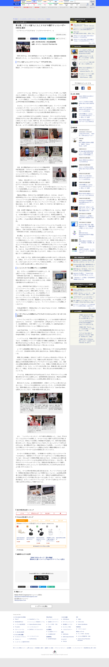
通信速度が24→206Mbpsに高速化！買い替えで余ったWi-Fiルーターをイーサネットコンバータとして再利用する (84, 262)
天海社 (79, 619)
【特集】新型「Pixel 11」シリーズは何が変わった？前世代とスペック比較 (86, 328)
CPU (76, 7)
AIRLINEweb (66, 619)
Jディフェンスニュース (68, 621)
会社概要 (69, 647)
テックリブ (63, 639)
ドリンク (47, 520)
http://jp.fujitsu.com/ (20, 600)
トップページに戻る (41, 606)
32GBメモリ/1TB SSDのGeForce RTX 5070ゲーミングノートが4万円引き (86, 109)
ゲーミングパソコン (52, 7)
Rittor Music (49, 617)
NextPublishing (32, 638)
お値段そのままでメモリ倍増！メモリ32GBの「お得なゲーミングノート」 (86, 57)
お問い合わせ (30, 647)
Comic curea (81, 621)
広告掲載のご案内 (39, 647)
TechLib (65, 641)
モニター (44, 7)
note (52, 38)
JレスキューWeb (67, 627)
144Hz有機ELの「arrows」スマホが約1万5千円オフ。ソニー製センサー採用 (87, 115)
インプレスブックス (34, 636)
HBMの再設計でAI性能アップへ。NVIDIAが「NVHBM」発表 (87, 242)
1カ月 (92, 21)
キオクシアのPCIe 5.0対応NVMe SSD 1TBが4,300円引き (86, 103)
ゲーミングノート (64, 7)
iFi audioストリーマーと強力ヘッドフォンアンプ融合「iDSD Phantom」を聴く (86, 75)
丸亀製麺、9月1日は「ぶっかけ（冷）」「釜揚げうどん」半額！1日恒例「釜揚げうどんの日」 (84, 295)
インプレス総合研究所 (20, 624)
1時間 (73, 21)
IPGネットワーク (80, 631)
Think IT (17, 619)
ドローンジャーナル (19, 629)
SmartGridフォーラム (34, 619)
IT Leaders (17, 627)
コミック (60, 520)
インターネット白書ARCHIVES (22, 641)
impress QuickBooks (82, 624)
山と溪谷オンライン (52, 631)
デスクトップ (34, 513)
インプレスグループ (77, 647)
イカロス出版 (64, 617)
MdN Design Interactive (68, 636)
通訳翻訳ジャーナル (67, 624)
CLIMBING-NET (51, 634)
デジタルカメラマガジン (20, 636)
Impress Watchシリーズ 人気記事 (83, 284)
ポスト (22, 38)
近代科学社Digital (52, 638)
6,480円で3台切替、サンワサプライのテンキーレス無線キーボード (87, 251)
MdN (62, 632)
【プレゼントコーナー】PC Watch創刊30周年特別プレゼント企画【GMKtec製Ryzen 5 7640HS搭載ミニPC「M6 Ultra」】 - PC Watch (84, 30)
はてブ (43, 38)
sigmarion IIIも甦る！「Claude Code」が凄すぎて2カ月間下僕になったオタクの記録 (83, 275)
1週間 (86, 21)
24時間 (79, 21)
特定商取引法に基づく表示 (90, 647)
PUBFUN (78, 627)
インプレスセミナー (34, 627)
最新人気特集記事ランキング (82, 257)
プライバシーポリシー (60, 647)
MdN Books (65, 634)
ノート (22, 513)
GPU (71, 7)
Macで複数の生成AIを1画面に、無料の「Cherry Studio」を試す (86, 144)
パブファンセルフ (82, 629)
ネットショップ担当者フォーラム (37, 621)
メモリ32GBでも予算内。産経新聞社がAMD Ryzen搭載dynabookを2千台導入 (86, 51)
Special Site (77, 46)
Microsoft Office (83, 7)
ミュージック (34, 520)
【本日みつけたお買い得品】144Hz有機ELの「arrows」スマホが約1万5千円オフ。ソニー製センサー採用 (84, 41)
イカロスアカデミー (67, 629)
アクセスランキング (79, 19)
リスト (27, 38)
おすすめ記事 (77, 311)
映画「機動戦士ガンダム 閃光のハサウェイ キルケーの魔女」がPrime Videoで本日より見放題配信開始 (84, 302)
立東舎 (49, 627)
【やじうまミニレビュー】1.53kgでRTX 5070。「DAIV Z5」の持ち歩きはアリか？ (84, 26)
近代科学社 (49, 636)
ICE (77, 617)
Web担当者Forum (19, 621)
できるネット (18, 639)
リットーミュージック (53, 619)
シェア (35, 38)
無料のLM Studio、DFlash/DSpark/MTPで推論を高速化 (86, 234)
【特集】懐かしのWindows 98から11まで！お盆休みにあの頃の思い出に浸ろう (87, 340)
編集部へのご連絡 (49, 647)
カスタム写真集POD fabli (84, 636)
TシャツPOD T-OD (52, 624)
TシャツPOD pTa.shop (83, 633)
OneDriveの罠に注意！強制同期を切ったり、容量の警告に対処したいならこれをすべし (84, 266)
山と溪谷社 (49, 629)
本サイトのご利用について (19, 647)
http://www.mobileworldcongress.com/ (25, 596)
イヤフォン (22, 520)
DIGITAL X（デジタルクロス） (36, 629)
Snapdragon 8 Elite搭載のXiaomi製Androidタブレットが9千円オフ (86, 202)
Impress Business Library (35, 624)
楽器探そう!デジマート (53, 621)
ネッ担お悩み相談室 (19, 632)
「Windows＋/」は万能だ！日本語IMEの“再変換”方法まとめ (86, 217)
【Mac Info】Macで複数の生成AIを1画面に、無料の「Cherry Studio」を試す (84, 33)
